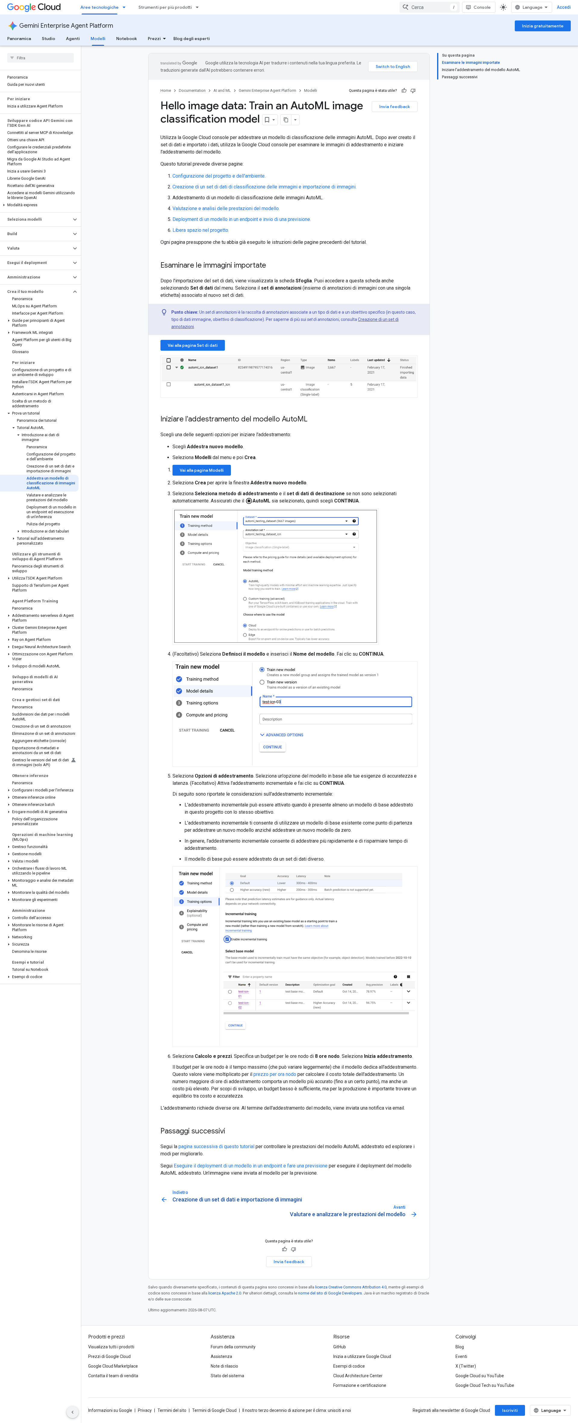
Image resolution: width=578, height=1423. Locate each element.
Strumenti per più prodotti (165, 7)
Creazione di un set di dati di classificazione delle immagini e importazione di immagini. (264, 187)
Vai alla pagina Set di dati (193, 345)
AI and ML (222, 90)
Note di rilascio (224, 1366)
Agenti (73, 38)
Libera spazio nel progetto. (200, 230)
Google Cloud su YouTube (479, 1375)
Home (165, 90)
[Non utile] (413, 90)
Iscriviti (510, 1410)
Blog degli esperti (191, 38)
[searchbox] (40, 58)
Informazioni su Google (110, 1410)
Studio (48, 38)
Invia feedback (394, 106)
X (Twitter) (465, 1366)
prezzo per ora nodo (274, 1074)
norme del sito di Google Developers (330, 1293)
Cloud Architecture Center (358, 1375)
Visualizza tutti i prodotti (111, 1346)
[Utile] (404, 90)
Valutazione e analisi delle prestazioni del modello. (226, 208)
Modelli (98, 38)
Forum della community (233, 1346)
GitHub (339, 1346)
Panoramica (19, 38)
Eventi (461, 1356)
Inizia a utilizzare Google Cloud (362, 1356)
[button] (39, 205)
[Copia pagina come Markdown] (286, 120)
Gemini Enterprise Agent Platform (66, 26)
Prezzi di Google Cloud (109, 1356)
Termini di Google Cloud (214, 1410)
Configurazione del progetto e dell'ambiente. (219, 176)
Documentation (192, 90)
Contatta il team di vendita (113, 1375)
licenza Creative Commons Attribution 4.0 (351, 1287)
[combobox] (429, 7)
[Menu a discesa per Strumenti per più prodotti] (199, 7)
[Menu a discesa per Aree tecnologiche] (126, 7)
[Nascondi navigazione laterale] (73, 1412)
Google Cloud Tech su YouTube (484, 1385)
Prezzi (154, 38)
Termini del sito (171, 1410)
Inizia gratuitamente (543, 26)
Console (482, 7)
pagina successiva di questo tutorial (216, 1146)
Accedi (564, 7)
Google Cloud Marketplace (113, 1366)
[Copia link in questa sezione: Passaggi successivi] (231, 1131)
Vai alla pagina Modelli (202, 470)
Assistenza (221, 1356)
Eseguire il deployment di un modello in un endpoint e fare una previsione (251, 1166)
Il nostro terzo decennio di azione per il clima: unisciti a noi (296, 1410)
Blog (459, 1346)
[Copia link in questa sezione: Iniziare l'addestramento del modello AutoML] (313, 419)
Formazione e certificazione (359, 1385)
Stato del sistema (227, 1375)
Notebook (126, 38)
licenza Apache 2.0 (224, 1293)
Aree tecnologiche (99, 7)
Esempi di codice (349, 1366)
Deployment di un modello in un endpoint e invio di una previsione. (241, 219)
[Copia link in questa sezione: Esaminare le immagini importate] (272, 265)
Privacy (145, 1410)
